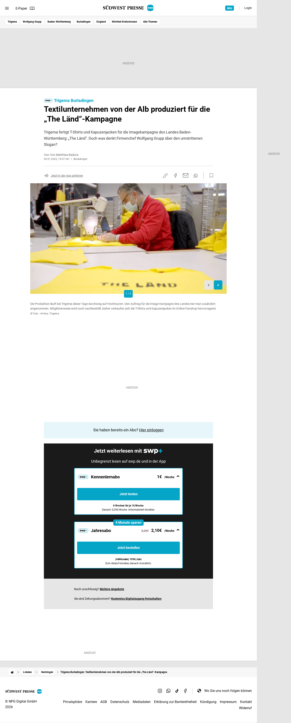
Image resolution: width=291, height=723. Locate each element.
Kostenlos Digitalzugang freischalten (136, 598)
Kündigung (208, 702)
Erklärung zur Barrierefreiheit (175, 702)
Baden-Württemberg (59, 21)
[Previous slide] (208, 285)
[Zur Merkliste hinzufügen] (210, 175)
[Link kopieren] (165, 175)
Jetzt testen (129, 494)
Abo (229, 8)
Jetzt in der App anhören (67, 175)
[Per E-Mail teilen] (186, 175)
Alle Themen (150, 21)
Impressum (228, 702)
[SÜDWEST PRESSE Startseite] (128, 8)
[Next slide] (218, 285)
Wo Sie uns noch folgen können (228, 691)
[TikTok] (177, 690)
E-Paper (21, 8)
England (101, 21)
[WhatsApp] (168, 690)
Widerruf (245, 708)
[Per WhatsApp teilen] (196, 175)
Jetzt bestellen (128, 548)
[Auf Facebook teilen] (175, 175)
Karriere (91, 702)
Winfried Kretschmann (124, 21)
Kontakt (246, 702)
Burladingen (84, 21)
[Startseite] (12, 672)
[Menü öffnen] (7, 8)
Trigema (12, 21)
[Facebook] (185, 690)
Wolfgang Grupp (32, 21)
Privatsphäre (72, 702)
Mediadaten (142, 702)
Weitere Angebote (112, 589)
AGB (103, 702)
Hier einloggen (151, 430)
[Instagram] (160, 690)
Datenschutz (119, 702)
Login (248, 8)
